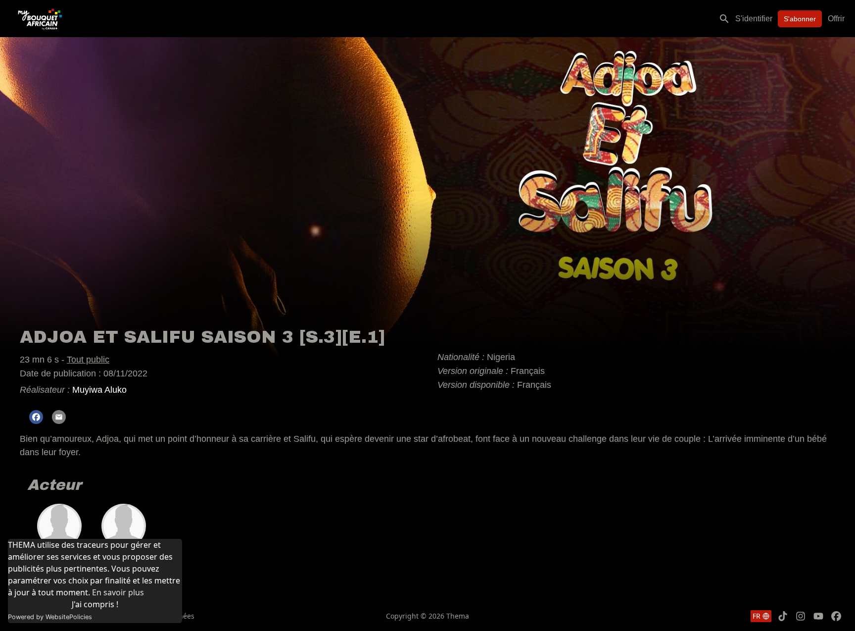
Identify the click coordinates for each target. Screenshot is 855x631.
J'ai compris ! (95, 604)
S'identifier (753, 18)
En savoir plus (118, 592)
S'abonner (800, 19)
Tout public (88, 360)
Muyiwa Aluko (99, 390)
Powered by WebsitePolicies (50, 617)
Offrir (836, 18)
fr (756, 616)
